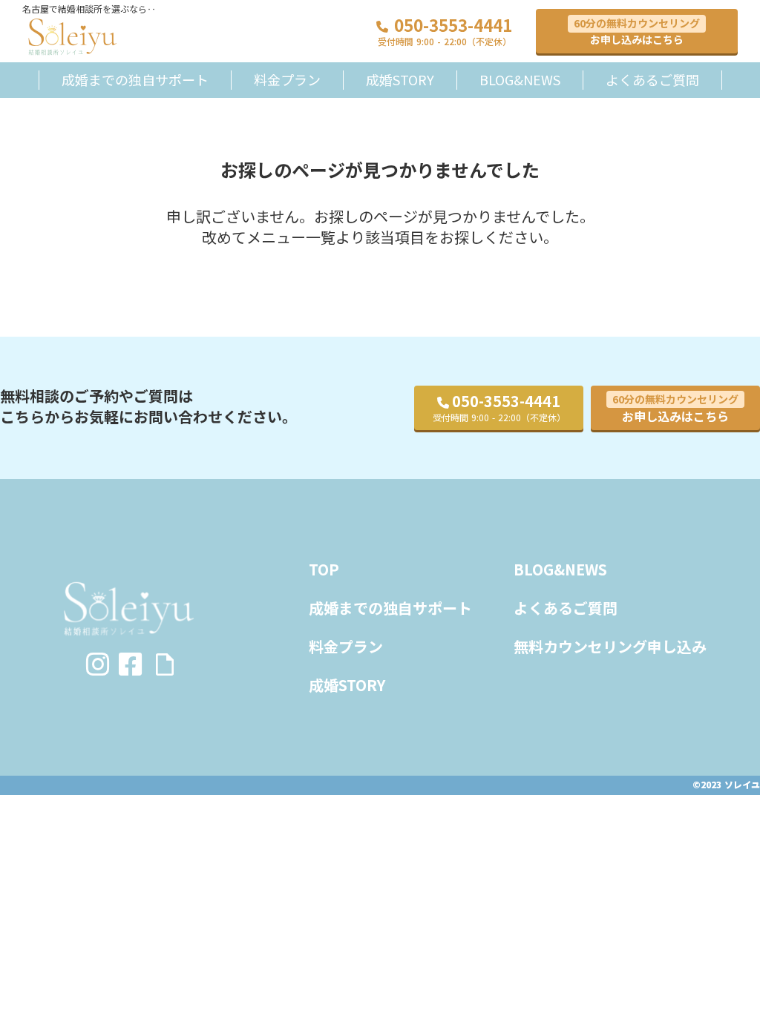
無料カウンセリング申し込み (610, 646)
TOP (324, 569)
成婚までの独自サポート (135, 79)
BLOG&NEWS (519, 79)
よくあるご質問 (652, 79)
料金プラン (287, 79)
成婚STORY (400, 79)
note (164, 664)
